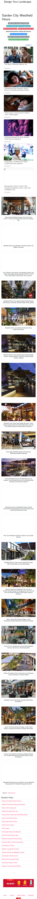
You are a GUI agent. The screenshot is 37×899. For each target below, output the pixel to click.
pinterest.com (11, 793)
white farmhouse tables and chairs (18, 39)
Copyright (31, 895)
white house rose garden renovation (19, 23)
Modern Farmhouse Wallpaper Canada (13, 852)
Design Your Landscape (17, 1)
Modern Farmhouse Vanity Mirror (11, 866)
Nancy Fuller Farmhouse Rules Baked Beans (15, 815)
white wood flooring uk (10, 29)
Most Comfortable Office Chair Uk (11, 801)
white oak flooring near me (25, 29)
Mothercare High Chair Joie (10, 811)
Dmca (5, 895)
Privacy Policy (21, 895)
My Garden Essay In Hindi (9, 862)
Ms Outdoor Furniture (8, 845)
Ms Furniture (5, 828)
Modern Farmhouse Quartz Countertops (13, 804)
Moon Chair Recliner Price (9, 818)
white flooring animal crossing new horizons (18, 31)
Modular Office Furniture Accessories (12, 842)
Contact (12, 895)
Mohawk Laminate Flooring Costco (12, 839)
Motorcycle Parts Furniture (9, 821)
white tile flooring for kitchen (19, 34)
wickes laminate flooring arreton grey (18, 37)
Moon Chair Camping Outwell (10, 859)
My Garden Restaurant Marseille (11, 832)
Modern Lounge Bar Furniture (10, 849)
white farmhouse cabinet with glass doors (18, 26)
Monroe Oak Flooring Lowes (10, 835)
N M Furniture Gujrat (8, 825)
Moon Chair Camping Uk (9, 808)
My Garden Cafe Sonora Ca (10, 856)
